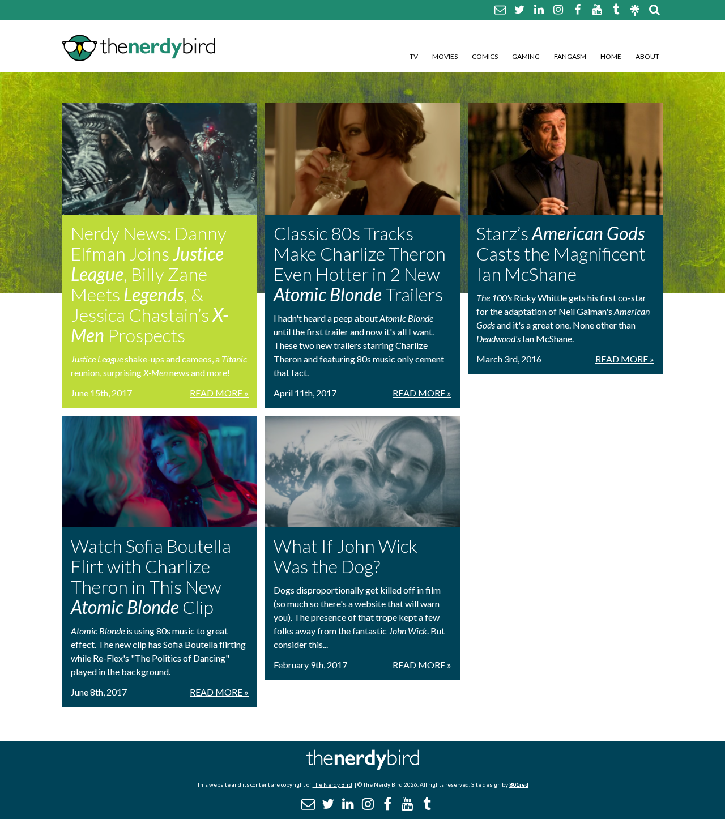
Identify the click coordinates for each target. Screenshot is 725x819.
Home (610, 56)
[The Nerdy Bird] (362, 767)
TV (414, 56)
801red (518, 784)
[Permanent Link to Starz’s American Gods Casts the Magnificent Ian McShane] (565, 159)
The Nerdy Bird (332, 784)
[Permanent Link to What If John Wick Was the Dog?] (362, 472)
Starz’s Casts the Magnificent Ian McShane (561, 253)
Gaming (526, 56)
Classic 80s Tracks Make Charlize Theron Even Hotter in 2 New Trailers (360, 263)
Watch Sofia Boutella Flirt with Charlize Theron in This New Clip (151, 576)
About (647, 56)
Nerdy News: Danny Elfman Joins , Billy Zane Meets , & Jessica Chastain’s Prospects (149, 284)
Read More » (219, 392)
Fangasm (570, 56)
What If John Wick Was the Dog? (345, 556)
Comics (485, 56)
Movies (445, 56)
